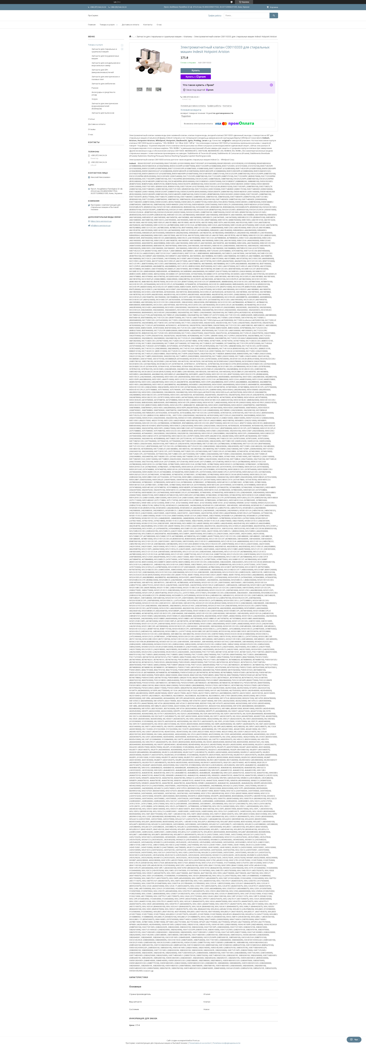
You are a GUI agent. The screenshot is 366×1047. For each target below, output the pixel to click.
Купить (196, 70)
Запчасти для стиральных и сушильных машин (159, 36)
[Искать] (273, 15)
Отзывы (92, 129)
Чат (356, 1039)
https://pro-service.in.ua (101, 221)
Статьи (91, 119)
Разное (95, 88)
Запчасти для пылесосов (103, 113)
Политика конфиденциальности (226, 1043)
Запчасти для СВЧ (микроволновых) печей (103, 71)
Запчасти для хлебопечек (103, 83)
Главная (92, 24)
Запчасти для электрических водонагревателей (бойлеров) (105, 106)
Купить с (191, 77)
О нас (159, 24)
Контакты (147, 24)
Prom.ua (196, 1040)
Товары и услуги (107, 24)
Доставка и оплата (130, 24)
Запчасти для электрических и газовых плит (106, 77)
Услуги (95, 99)
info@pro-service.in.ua (100, 225)
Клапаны (188, 36)
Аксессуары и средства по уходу (103, 93)
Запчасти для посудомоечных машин (105, 57)
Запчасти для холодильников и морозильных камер (106, 64)
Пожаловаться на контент (200, 1043)
